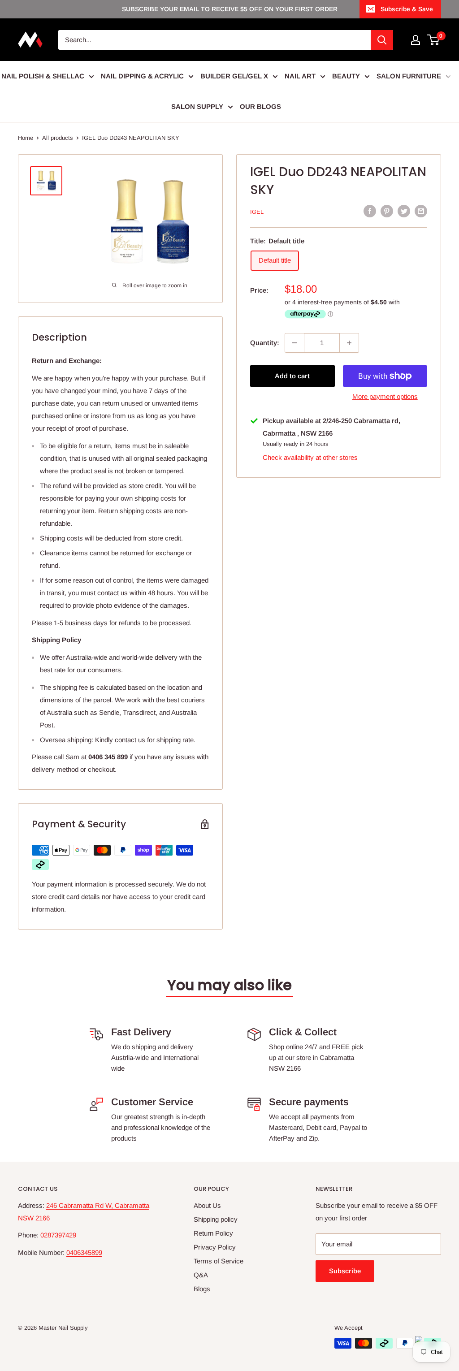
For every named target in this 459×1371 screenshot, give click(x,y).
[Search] (382, 40)
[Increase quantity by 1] (349, 342)
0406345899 (84, 1252)
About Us (207, 1205)
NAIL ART (300, 76)
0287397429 (58, 1235)
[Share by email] (421, 210)
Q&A (201, 1275)
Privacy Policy (215, 1247)
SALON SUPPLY (197, 106)
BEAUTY (346, 76)
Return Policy (213, 1233)
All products (57, 137)
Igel (257, 211)
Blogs (202, 1289)
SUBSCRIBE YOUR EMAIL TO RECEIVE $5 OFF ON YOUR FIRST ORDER (230, 9)
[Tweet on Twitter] (404, 210)
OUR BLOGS (260, 106)
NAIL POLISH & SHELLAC (42, 76)
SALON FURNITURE (409, 76)
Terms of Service (218, 1261)
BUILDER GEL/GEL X (234, 76)
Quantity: (264, 342)
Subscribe (345, 1271)
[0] (433, 40)
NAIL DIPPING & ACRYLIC (142, 76)
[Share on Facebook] (370, 210)
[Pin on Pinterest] (387, 210)
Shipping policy (216, 1219)
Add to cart (292, 376)
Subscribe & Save (407, 9)
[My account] (415, 40)
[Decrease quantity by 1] (294, 342)
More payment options (385, 396)
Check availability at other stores (310, 457)
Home (25, 137)
